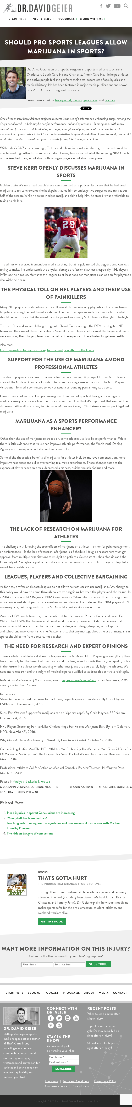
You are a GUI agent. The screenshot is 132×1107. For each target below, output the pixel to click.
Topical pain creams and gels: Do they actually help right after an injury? (103, 1030)
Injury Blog (42, 19)
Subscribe (98, 964)
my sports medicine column (79, 680)
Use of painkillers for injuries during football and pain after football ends (47, 349)
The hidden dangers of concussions (30, 833)
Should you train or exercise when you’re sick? (101, 787)
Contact (120, 993)
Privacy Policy (80, 1086)
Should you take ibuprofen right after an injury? (103, 1045)
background (63, 100)
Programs (71, 993)
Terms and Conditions (76, 1081)
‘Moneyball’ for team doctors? (27, 817)
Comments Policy (56, 1086)
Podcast (52, 993)
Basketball (32, 781)
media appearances (85, 100)
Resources (66, 19)
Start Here (17, 19)
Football (45, 781)
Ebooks (34, 993)
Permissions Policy (105, 1081)
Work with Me (91, 19)
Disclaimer (51, 1081)
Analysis (18, 781)
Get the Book (52, 922)
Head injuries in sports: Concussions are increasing (41, 812)
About (89, 993)
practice (109, 100)
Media (104, 993)
